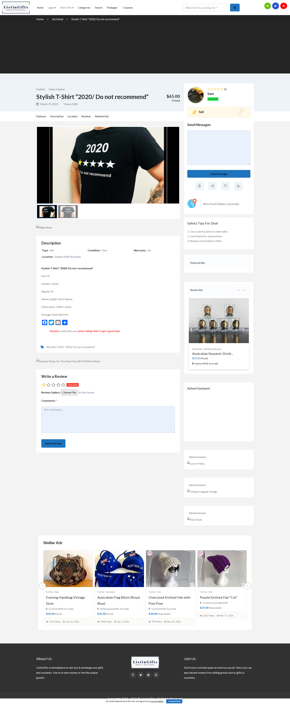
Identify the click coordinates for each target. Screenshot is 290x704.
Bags (57, 592)
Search (98, 7)
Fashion (40, 89)
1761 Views (55, 621)
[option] (218, 333)
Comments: (49, 400)
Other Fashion (57, 89)
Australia (233, 204)
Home (40, 7)
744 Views (157, 621)
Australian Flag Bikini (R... (211, 353)
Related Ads (102, 116)
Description (57, 116)
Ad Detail (57, 19)
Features (41, 116)
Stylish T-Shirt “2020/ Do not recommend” (95, 19)
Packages (112, 7)
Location (72, 116)
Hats (159, 592)
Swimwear (206, 348)
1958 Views (106, 621)
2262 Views (209, 615)
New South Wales (214, 204)
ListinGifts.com (68, 331)
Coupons (128, 7)
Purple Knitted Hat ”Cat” (218, 597)
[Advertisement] (145, 46)
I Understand (174, 701)
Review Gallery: (51, 392)
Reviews (86, 116)
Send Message (219, 173)
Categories (84, 7)
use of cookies (157, 701)
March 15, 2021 (49, 104)
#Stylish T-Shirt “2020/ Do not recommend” (71, 346)
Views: (71, 104)
